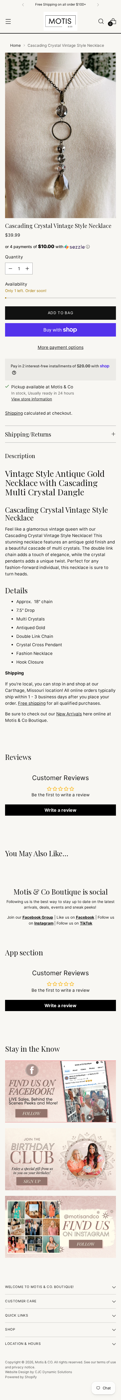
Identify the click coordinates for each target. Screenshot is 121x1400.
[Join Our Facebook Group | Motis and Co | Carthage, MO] (60, 1091)
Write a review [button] (60, 810)
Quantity (14, 257)
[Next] (98, 5)
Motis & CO (43, 1362)
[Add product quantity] (27, 268)
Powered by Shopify (21, 1377)
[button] (60, 246)
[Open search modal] (101, 21)
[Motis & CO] (60, 21)
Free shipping (32, 703)
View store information (31, 399)
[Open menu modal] (8, 21)
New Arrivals (69, 714)
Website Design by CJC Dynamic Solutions (38, 1372)
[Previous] (23, 5)
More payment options (61, 347)
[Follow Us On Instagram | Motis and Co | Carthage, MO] (60, 1227)
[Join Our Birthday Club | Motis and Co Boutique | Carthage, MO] (60, 1159)
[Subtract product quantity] (10, 268)
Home (15, 45)
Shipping (14, 413)
